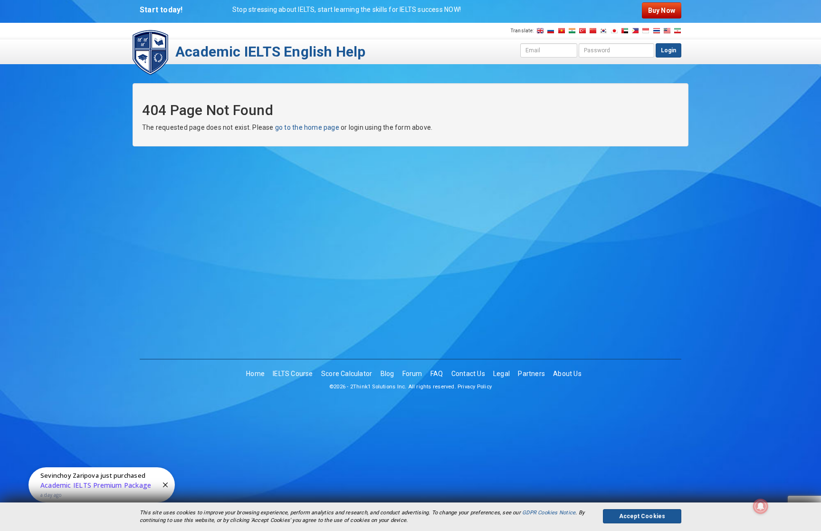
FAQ (436, 373)
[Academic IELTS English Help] (150, 52)
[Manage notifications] (760, 506)
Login (668, 50)
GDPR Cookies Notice (548, 513)
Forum (412, 373)
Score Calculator (346, 373)
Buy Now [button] (661, 10)
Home (255, 373)
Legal (501, 373)
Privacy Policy (475, 387)
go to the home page (307, 127)
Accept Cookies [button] (642, 516)
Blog (387, 373)
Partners (531, 373)
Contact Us (468, 373)
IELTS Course (293, 373)
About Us (567, 373)
